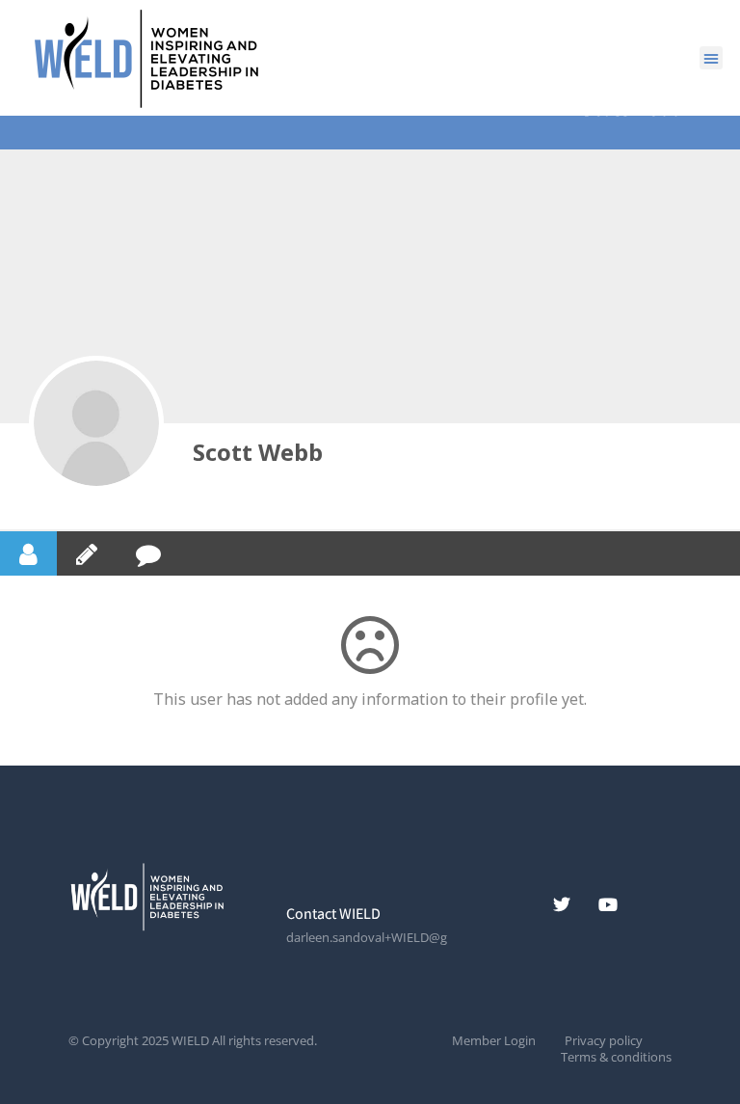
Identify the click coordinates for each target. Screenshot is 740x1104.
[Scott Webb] (96, 423)
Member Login (494, 1041)
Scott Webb (258, 452)
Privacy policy (604, 1041)
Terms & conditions (616, 1057)
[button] (711, 57)
